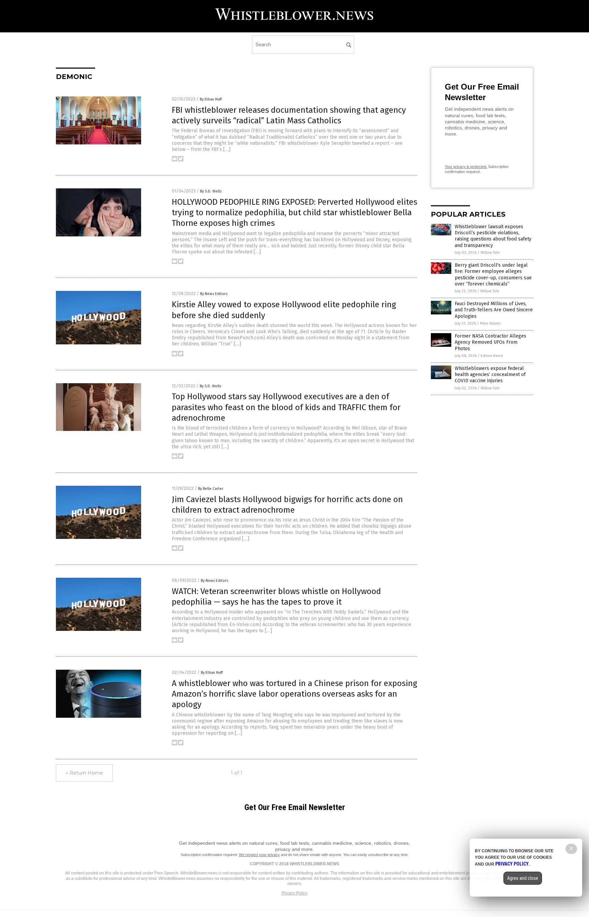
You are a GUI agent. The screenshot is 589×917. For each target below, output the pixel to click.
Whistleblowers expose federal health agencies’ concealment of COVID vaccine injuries (490, 375)
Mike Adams (490, 323)
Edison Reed (492, 356)
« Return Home (84, 773)
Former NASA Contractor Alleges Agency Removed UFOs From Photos (490, 342)
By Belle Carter (210, 488)
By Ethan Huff (211, 99)
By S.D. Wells (211, 191)
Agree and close (522, 878)
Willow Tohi (490, 252)
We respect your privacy (259, 855)
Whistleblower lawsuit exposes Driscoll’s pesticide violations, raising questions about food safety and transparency (493, 236)
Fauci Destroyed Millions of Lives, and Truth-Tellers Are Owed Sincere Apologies (494, 310)
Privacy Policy (294, 893)
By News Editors (213, 294)
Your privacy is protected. (466, 167)
